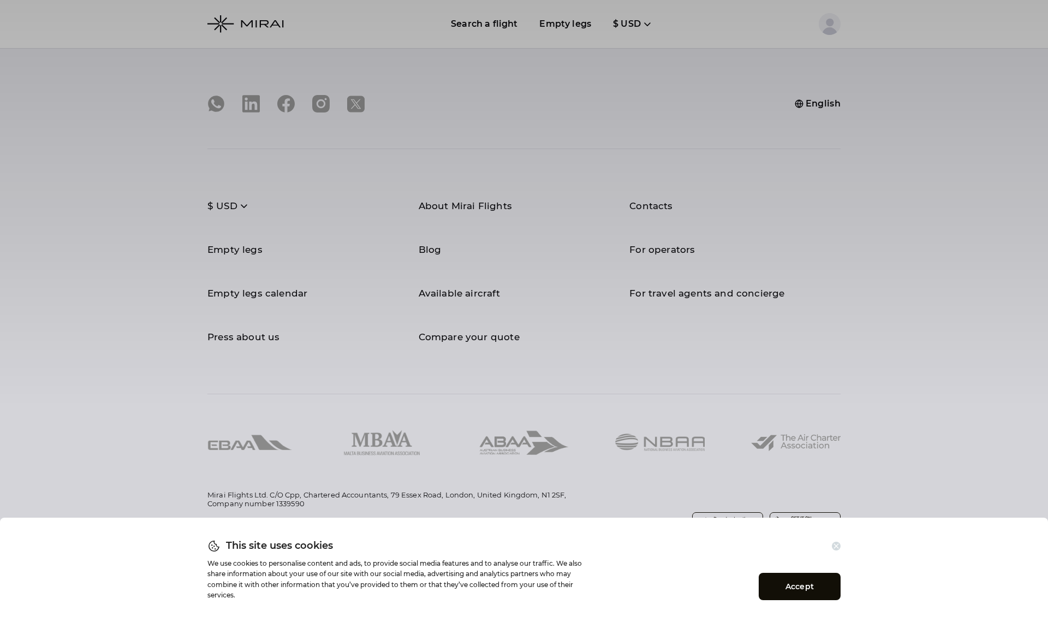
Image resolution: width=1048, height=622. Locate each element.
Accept (799, 586)
